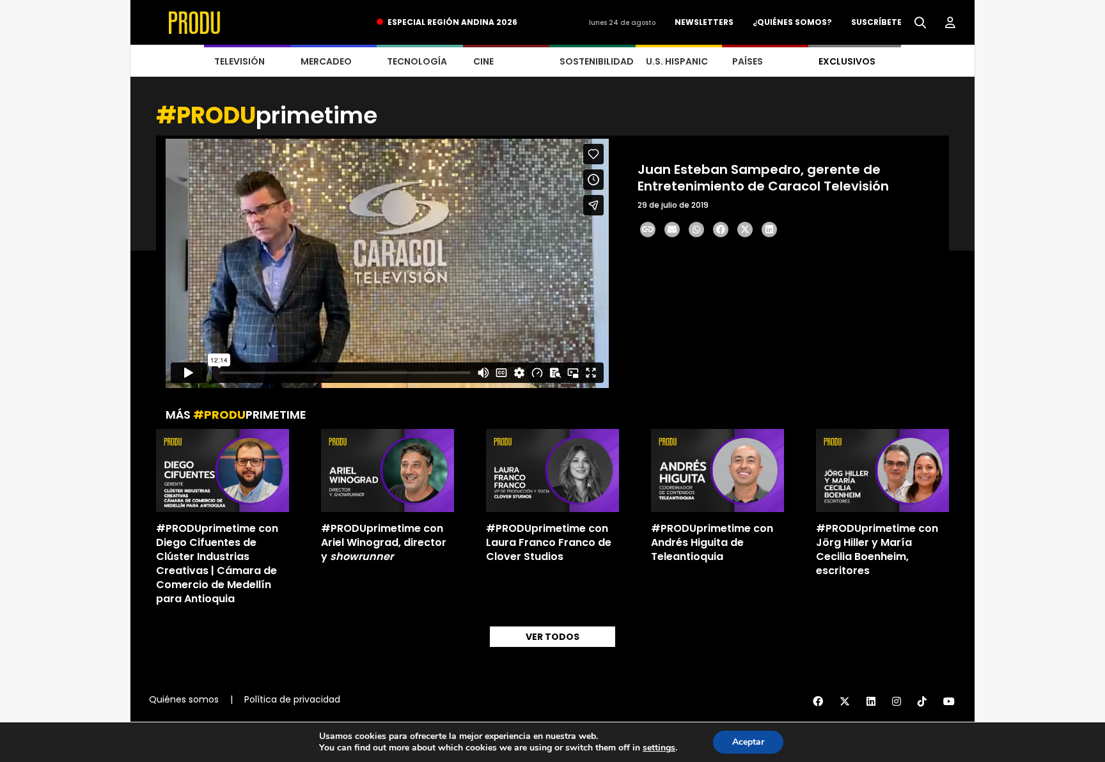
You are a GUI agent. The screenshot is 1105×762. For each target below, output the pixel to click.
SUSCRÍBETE (876, 22)
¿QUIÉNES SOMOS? (792, 22)
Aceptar (748, 742)
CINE (483, 61)
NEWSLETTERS (704, 22)
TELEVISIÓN (239, 61)
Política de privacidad (292, 699)
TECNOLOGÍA (417, 61)
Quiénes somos (184, 699)
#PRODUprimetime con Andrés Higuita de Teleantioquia (712, 542)
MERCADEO (326, 61)
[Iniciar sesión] (950, 23)
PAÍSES (747, 61)
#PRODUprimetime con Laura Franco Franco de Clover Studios (548, 542)
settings (659, 748)
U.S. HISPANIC (677, 61)
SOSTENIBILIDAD (597, 61)
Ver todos (552, 636)
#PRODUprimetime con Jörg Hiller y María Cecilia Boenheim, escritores (877, 549)
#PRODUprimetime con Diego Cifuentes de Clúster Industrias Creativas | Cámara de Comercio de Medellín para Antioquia (217, 563)
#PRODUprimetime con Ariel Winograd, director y (383, 542)
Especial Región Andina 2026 (452, 22)
